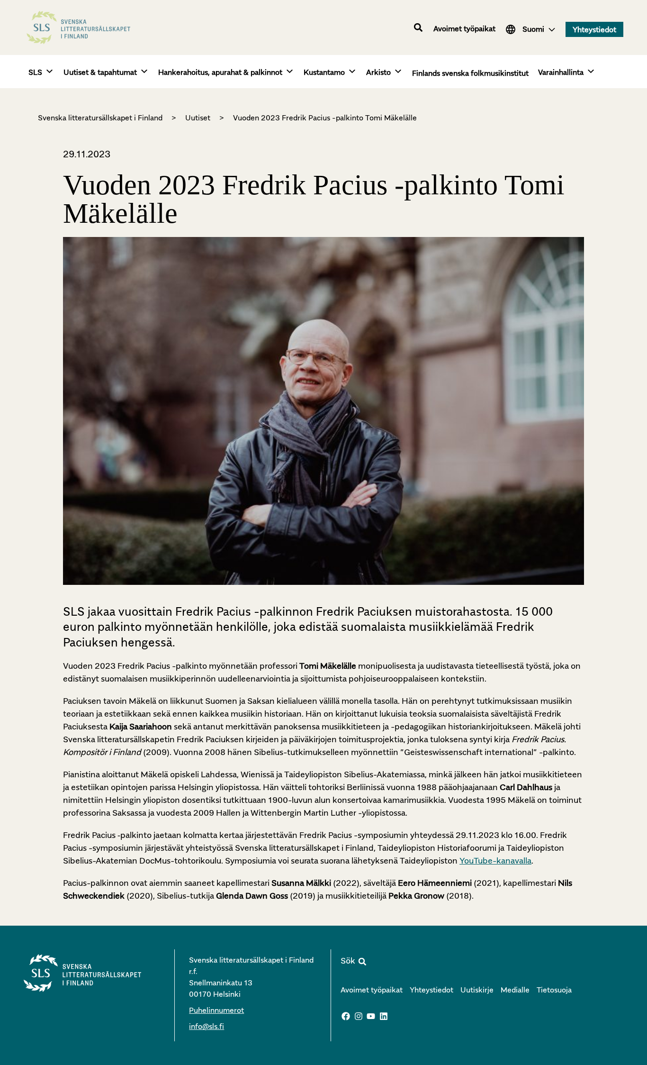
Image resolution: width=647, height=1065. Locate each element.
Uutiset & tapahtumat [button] (100, 72)
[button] (418, 28)
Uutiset (197, 117)
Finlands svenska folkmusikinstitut (470, 73)
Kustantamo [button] (324, 72)
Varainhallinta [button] (561, 72)
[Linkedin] (383, 1016)
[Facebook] (346, 1016)
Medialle (515, 989)
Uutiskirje (477, 989)
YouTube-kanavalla (495, 860)
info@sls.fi (206, 1026)
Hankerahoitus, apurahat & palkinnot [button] (220, 72)
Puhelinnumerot (216, 1010)
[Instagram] (358, 1016)
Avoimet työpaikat (464, 28)
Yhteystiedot (431, 989)
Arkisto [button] (378, 72)
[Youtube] (371, 1016)
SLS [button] (35, 72)
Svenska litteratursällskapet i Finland (100, 117)
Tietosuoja (554, 989)
